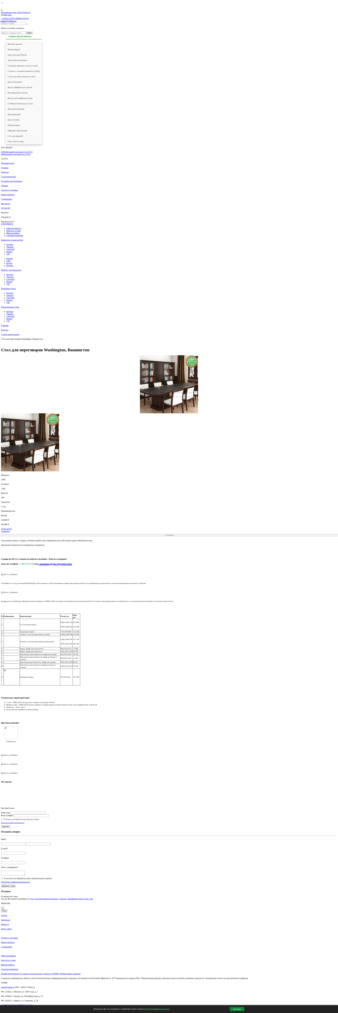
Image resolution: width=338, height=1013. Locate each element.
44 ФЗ (2, 7)
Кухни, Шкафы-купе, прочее (20, 87)
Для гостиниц (13, 120)
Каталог (4, 330)
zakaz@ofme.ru (23, 12)
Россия (9, 258)
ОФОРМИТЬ (7, 224)
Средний (10, 249)
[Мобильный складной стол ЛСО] (17, 152)
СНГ (8, 261)
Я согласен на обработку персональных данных (21, 819)
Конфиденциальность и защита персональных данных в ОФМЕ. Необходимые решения (40, 974)
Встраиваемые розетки (17, 93)
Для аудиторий (14, 114)
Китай (9, 263)
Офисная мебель (8, 956)
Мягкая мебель (13, 233)
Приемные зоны (8, 288)
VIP (8, 254)
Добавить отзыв (8, 886)
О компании (6, 199)
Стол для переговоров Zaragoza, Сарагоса (48, 899)
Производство (7, 163)
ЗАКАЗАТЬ (6, 529)
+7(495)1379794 (8, 18)
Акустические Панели (17, 55)
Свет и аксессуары (16, 141)
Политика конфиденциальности (12, 823)
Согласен (237, 1009)
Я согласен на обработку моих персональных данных (28, 878)
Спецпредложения (14, 235)
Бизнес (9, 252)
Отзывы (4, 168)
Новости (5, 172)
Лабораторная (14, 125)
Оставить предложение (11, 181)
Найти (29, 33)
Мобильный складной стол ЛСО (15, 154)
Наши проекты (8, 195)
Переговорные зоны (10, 307)
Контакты (5, 203)
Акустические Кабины (17, 60)
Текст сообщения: (9, 867)
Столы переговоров (10, 334)
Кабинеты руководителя (12, 240)
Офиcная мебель (13, 228)
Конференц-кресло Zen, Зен (80, 899)
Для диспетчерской (16, 109)
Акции (4, 915)
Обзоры (4, 186)
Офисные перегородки (17, 131)
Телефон (5, 858)
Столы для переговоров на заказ (21, 76)
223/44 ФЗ (5, 208)
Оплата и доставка (9, 190)
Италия (9, 265)
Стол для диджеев (15, 136)
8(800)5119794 (22, 18)
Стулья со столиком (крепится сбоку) (24, 71)
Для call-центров (15, 82)
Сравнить (5, 531)
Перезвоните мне (9, 12)
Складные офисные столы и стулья (23, 66)
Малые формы (14, 49)
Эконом (9, 247)
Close (4, 911)
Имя (3, 839)
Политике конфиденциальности (156, 1009)
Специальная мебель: (20, 37)
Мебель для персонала (11, 270)
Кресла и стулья (13, 231)
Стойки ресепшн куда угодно (20, 104)
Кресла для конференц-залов (20, 98)
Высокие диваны (15, 44)
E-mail (4, 848)
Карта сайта (6, 929)
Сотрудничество (8, 177)
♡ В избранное (169, 535)
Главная (4, 325)
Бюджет (9, 244)
